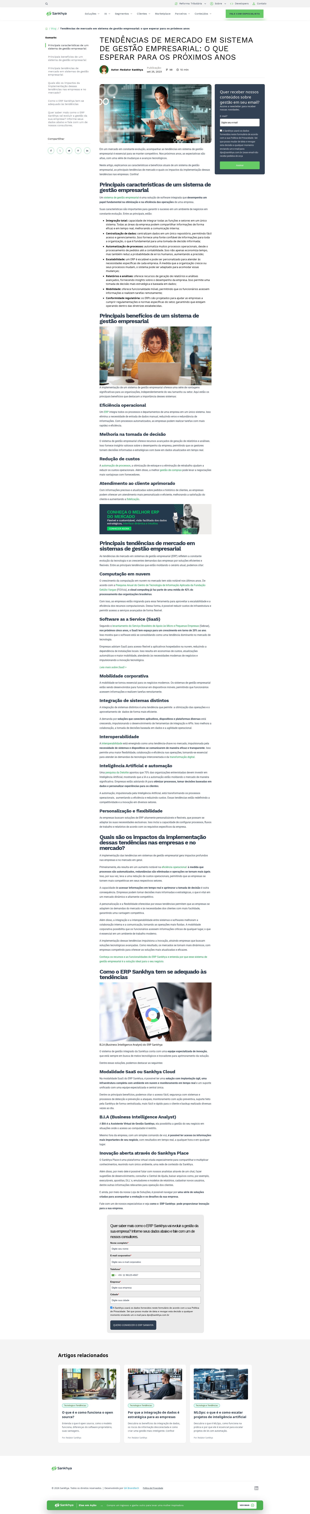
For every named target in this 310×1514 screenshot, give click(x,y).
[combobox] (116, 1275)
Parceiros (181, 13)
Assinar (240, 165)
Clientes (142, 13)
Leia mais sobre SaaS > (112, 667)
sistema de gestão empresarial (121, 197)
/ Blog (52, 28)
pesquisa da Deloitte (117, 772)
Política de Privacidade (153, 1488)
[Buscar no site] (46, 4)
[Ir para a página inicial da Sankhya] (58, 13)
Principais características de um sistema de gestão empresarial (68, 47)
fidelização (133, 499)
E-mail (224, 116)
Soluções (90, 13)
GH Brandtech (131, 1488)
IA (105, 13)
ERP (106, 411)
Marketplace (162, 13)
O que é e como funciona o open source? (87, 1414)
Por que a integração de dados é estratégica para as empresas (153, 1414)
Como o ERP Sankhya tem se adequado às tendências (66, 102)
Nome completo (119, 1243)
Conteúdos (201, 13)
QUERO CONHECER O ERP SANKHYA (133, 1325)
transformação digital (182, 757)
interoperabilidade (112, 743)
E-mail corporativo (120, 1255)
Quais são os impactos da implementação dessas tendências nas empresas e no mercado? (67, 87)
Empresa (115, 1282)
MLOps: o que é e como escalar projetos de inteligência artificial (220, 1414)
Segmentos (122, 13)
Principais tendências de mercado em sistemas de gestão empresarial (68, 71)
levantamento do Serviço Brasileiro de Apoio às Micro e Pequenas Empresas (155, 625)
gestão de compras (171, 470)
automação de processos (115, 465)
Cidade (114, 1294)
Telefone (115, 1269)
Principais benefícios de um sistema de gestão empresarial (67, 58)
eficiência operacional (174, 867)
